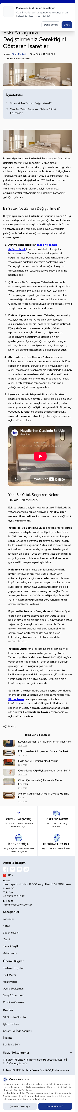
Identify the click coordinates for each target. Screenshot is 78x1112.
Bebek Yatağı (11, 932)
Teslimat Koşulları (13, 968)
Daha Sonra (51, 24)
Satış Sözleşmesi (13, 995)
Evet (67, 24)
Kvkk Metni (9, 975)
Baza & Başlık (11, 946)
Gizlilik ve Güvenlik (13, 1002)
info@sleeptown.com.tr (17, 904)
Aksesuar (8, 919)
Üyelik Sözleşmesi (13, 988)
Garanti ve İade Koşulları (17, 1031)
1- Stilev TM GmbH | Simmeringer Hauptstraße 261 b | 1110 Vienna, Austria (35, 1061)
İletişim (7, 1037)
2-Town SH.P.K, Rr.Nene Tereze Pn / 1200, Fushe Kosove (36, 1070)
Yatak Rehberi (19, 54)
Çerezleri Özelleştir (20, 1106)
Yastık (6, 939)
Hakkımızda (10, 981)
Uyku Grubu (10, 953)
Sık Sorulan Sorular (14, 1017)
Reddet (7, 1096)
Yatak (6, 925)
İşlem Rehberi (11, 1024)
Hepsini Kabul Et (55, 1106)
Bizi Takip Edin (11, 1044)
